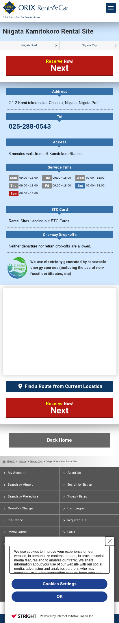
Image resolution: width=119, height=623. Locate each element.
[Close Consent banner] (109, 541)
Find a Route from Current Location (63, 386)
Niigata (22, 461)
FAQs (71, 532)
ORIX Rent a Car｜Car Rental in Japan (21, 17)
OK (60, 596)
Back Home (59, 440)
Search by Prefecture (23, 496)
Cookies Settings (60, 583)
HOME (11, 461)
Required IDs (76, 520)
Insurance (15, 520)
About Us (74, 473)
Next (59, 66)
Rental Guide (17, 532)
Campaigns (76, 508)
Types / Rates (77, 496)
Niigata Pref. (29, 45)
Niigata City (89, 45)
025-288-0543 (30, 126)
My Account (16, 473)
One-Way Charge (20, 508)
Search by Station (79, 485)
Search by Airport (20, 485)
